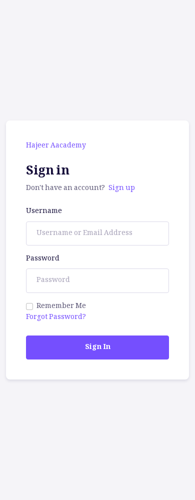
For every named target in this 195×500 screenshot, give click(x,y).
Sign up (121, 188)
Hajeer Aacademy (56, 146)
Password (43, 259)
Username (44, 211)
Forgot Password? (56, 318)
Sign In (97, 348)
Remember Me (61, 306)
